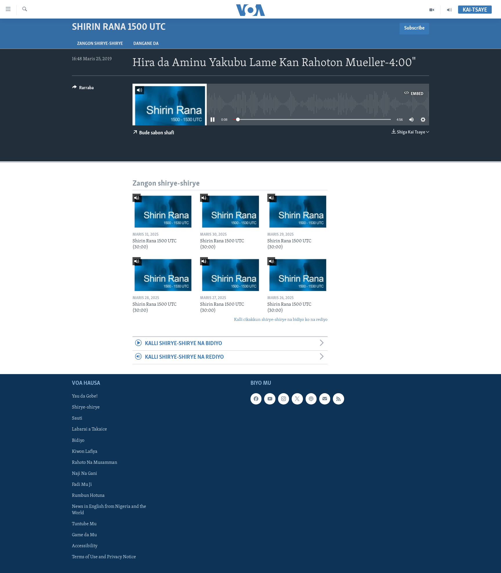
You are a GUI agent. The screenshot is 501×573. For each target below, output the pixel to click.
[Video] (432, 10)
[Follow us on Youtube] (269, 398)
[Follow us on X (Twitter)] (297, 398)
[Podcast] (311, 398)
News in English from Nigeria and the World (109, 509)
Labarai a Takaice (89, 429)
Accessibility (84, 546)
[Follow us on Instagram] (283, 398)
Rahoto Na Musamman (94, 462)
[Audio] (449, 10)
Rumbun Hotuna (88, 495)
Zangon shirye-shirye (100, 43)
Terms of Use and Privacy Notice (104, 557)
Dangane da (146, 43)
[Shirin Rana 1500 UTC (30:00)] (162, 211)
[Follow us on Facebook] (256, 398)
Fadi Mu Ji (82, 484)
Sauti (77, 418)
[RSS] (338, 398)
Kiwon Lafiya (84, 451)
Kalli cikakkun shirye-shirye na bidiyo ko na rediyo (281, 320)
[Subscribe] (324, 398)
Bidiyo (78, 440)
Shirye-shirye (86, 407)
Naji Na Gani (84, 473)
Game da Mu (84, 535)
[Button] (83, 89)
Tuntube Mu (84, 524)
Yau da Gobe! (85, 396)
